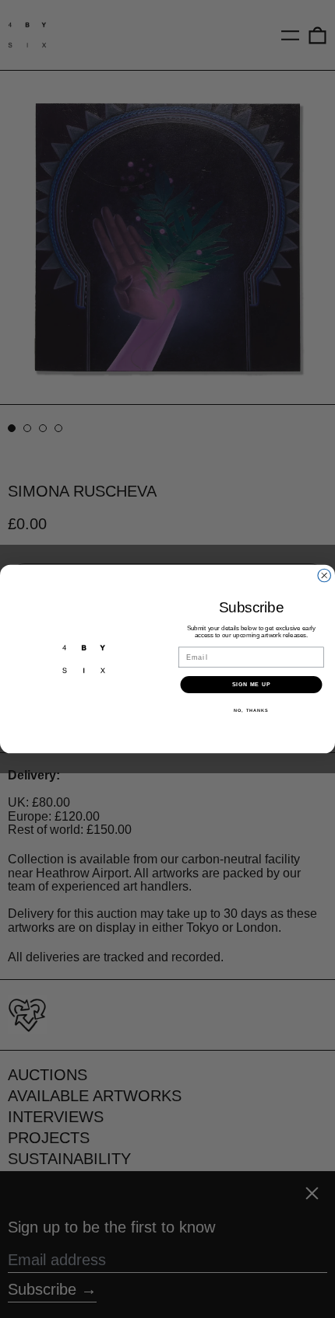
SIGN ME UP (251, 685)
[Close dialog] (324, 575)
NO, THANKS (251, 710)
